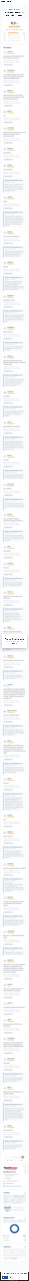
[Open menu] (27, 2)
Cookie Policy (18, 1277)
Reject (11, 1277)
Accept (5, 1277)
